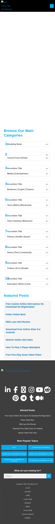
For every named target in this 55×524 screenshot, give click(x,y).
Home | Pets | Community (19, 252)
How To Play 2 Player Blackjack (23, 347)
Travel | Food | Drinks (17, 158)
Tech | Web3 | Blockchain (19, 205)
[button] (27, 157)
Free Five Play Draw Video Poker (23, 355)
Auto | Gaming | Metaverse (19, 221)
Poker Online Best (16, 314)
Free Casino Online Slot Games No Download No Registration (27, 416)
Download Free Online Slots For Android (27, 429)
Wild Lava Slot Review (18, 322)
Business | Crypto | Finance (20, 189)
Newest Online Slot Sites (19, 340)
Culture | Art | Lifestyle (17, 268)
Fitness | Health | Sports (18, 237)
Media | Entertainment (17, 174)
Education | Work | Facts (19, 284)
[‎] (27, 31)
